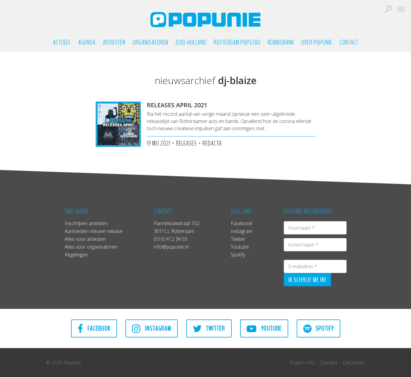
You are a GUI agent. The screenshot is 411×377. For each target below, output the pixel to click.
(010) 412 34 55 (170, 239)
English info (302, 362)
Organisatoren (150, 42)
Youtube (240, 246)
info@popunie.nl (171, 246)
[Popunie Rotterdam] (205, 19)
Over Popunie (316, 42)
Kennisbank (281, 42)
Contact (349, 42)
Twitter (238, 239)
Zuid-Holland (190, 42)
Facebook (241, 223)
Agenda (87, 42)
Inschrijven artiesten (86, 223)
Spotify (238, 254)
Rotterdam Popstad (237, 42)
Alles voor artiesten (85, 239)
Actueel (62, 42)
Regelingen (76, 254)
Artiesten (114, 42)
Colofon (328, 362)
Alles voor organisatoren (91, 246)
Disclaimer (354, 362)
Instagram (241, 231)
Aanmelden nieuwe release (93, 231)
